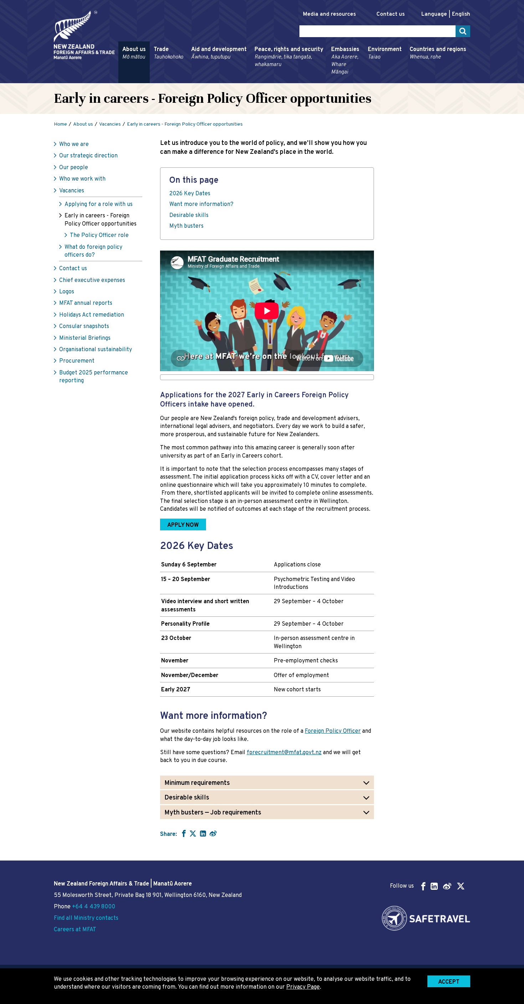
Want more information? (201, 204)
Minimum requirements (197, 783)
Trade (168, 53)
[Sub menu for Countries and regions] (407, 80)
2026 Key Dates (189, 193)
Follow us (402, 886)
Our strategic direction (88, 156)
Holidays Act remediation (91, 315)
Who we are (74, 144)
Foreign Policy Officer (333, 731)
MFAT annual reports (85, 303)
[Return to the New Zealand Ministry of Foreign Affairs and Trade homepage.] (84, 35)
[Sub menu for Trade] (151, 80)
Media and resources (329, 14)
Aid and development (219, 53)
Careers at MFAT (75, 929)
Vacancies (71, 191)
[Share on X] (192, 833)
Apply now (179, 524)
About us (134, 53)
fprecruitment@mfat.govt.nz (284, 752)
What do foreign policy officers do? (93, 251)
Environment (385, 53)
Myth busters (186, 226)
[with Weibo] (213, 833)
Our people (73, 167)
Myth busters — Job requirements (212, 813)
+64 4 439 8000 (93, 906)
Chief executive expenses (92, 280)
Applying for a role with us (99, 204)
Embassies (345, 61)
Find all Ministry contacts (86, 918)
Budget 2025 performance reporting (93, 376)
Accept (448, 982)
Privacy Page (303, 987)
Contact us (390, 14)
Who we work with (82, 179)
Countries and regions (438, 53)
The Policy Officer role (99, 235)
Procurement (76, 361)
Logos (66, 292)
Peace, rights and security (289, 57)
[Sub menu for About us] (120, 80)
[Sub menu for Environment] (366, 80)
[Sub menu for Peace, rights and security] (252, 80)
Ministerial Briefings (85, 338)
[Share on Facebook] (183, 833)
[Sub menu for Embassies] (329, 80)
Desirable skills (189, 215)
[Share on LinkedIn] (203, 833)
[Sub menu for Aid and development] (189, 80)
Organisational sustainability (95, 349)
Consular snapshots (84, 326)
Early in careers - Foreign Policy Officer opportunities (101, 219)
